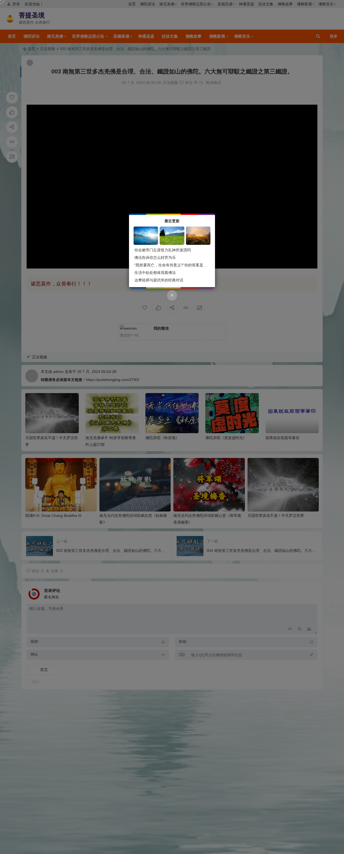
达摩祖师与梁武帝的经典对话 (158, 280)
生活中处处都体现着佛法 (155, 272)
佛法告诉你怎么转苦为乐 (155, 257)
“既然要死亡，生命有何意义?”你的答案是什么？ (174, 265)
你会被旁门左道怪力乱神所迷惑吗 (162, 250)
